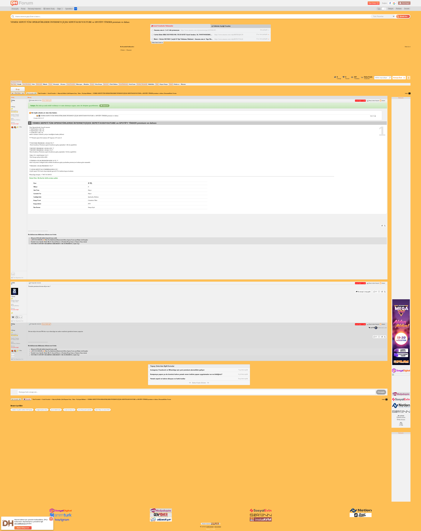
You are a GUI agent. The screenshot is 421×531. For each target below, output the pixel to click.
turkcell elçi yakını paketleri (85, 409)
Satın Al (105, 105)
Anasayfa (15, 9)
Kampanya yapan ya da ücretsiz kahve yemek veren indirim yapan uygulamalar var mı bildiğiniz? (186, 374)
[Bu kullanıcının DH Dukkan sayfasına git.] (15, 127)
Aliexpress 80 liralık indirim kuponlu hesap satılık (44, 238)
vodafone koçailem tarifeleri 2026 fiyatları (22, 409)
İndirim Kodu (50, 9)
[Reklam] (75, 8)
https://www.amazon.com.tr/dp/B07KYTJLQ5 (228, 39)
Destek (406, 9)
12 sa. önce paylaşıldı (261, 39)
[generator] (161, 516)
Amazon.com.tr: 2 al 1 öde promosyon (166, 30)
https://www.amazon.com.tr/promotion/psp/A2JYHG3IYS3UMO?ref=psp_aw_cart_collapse (199, 30)
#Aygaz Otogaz (164, 84)
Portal (23, 9)
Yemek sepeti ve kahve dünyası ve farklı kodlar (167, 379)
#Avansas (62, 84)
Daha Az (407, 46)
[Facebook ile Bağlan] (390, 3)
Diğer (59, 9)
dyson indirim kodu (56, 409)
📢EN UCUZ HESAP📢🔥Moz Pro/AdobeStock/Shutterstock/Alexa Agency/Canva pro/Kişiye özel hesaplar (59, 239)
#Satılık (19, 84)
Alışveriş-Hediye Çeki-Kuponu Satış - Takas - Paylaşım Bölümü (74, 93)
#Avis (33, 84)
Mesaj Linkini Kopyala (374, 100)
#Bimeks (45, 84)
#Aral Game (132, 84)
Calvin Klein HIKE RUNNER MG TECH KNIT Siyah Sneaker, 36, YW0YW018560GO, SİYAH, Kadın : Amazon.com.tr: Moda (183, 34)
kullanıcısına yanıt (379, 327)
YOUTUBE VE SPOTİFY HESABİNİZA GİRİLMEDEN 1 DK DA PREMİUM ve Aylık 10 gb (55, 243)
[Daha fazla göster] (157, 42)
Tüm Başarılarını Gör (18, 277)
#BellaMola (151, 84)
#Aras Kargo (98, 84)
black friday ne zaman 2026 (102, 409)
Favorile (28, 399)
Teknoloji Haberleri (34, 9)
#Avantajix (56, 84)
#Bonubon (86, 84)
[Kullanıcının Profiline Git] (14, 291)
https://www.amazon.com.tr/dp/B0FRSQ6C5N (228, 34)
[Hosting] (401, 407)
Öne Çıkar (18, 93)
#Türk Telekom (114, 84)
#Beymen (183, 84)
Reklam (399, 9)
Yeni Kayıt (405, 3)
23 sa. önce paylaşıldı (261, 34)
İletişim (390, 9)
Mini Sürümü (401, 419)
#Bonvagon (79, 84)
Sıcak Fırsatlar (52, 93)
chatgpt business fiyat (41, 409)
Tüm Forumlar (42, 93)
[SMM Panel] (61, 516)
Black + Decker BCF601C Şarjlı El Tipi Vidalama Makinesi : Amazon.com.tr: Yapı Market (183, 39)
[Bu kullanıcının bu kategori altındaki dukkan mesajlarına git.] (12, 127)
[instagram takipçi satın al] (401, 372)
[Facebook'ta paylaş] (382, 225)
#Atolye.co (176, 84)
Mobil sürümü (401, 417)
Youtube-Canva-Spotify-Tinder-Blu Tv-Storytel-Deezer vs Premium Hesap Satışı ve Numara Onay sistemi (59, 241)
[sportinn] (261, 516)
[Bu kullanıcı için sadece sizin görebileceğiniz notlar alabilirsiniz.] (12, 109)
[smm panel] (401, 395)
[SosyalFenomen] (361, 516)
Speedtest (69, 9)
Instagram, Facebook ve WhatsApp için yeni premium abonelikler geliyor (177, 370)
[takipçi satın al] (401, 400)
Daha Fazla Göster (199, 383)
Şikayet (383, 100)
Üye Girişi (372, 3)
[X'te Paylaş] (385, 225)
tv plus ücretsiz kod (69, 409)
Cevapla (31, 93)
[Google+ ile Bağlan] (394, 3)
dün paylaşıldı (263, 30)
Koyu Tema (379, 9)
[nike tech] (401, 412)
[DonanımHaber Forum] (22, 3)
